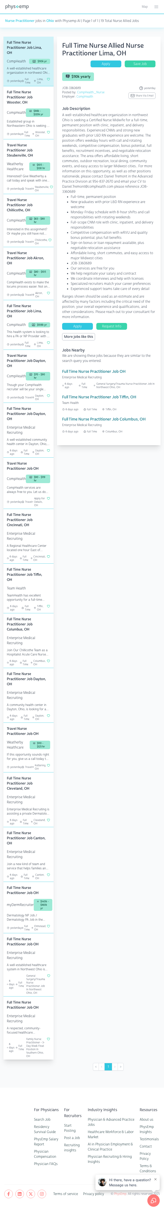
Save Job (140, 64)
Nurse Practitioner (20, 21)
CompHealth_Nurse (90, 92)
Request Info (111, 326)
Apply (106, 64)
